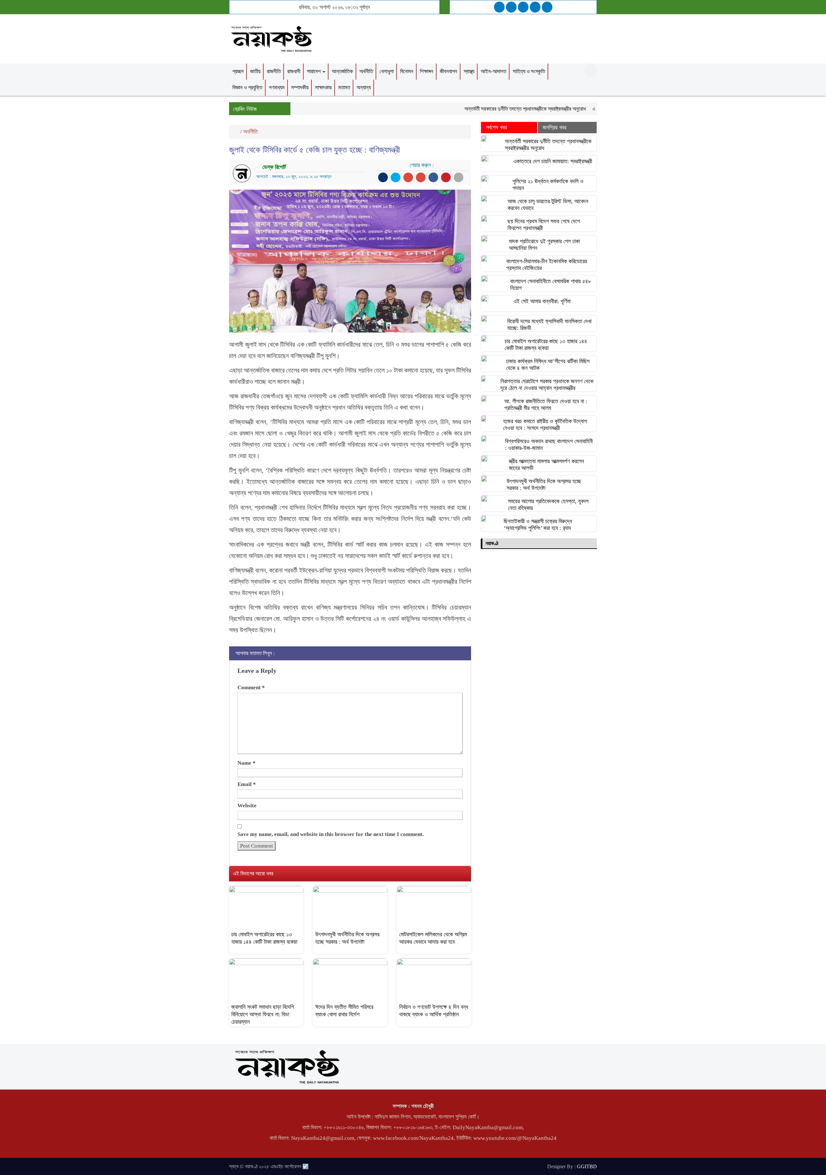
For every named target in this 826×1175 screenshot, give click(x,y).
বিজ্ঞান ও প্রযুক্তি (247, 88)
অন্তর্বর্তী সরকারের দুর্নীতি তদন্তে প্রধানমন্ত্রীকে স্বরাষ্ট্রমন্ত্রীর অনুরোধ (505, 109)
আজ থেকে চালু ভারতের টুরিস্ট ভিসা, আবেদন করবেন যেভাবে (548, 204)
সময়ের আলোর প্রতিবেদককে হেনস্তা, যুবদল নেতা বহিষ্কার (548, 504)
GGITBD (587, 1166)
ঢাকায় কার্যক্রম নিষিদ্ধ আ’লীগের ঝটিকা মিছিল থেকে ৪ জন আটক (547, 364)
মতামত (344, 88)
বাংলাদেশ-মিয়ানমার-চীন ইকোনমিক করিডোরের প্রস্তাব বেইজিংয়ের (546, 264)
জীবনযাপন (448, 71)
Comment (251, 687)
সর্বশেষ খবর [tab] (496, 127)
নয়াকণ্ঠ (492, 543)
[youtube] (547, 7)
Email (246, 784)
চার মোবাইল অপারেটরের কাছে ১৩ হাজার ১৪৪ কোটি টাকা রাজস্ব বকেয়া (546, 344)
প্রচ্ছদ (238, 71)
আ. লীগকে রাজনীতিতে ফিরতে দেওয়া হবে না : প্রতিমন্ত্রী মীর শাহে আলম (545, 404)
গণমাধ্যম (277, 88)
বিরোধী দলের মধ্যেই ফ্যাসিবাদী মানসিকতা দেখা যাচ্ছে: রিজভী (549, 324)
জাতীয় (255, 71)
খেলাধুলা (386, 71)
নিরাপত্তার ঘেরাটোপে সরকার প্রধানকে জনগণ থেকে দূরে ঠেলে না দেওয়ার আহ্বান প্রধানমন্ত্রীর (546, 384)
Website (247, 805)
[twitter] (511, 7)
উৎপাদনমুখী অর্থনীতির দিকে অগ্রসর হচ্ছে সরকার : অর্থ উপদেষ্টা (544, 484)
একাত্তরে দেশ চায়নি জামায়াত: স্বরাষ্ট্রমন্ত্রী (552, 161)
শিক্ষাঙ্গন (426, 71)
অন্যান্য (364, 88)
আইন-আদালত (493, 71)
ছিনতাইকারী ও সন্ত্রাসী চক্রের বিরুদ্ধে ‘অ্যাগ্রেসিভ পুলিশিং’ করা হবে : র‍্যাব (538, 524)
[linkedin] (535, 7)
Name (246, 763)
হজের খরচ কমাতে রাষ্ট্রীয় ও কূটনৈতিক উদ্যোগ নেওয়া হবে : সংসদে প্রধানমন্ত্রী (545, 424)
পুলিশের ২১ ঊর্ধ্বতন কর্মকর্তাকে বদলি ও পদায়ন (547, 184)
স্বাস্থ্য (469, 71)
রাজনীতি (274, 71)
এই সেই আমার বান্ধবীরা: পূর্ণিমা (541, 301)
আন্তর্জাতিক (342, 71)
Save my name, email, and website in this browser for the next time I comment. (330, 834)
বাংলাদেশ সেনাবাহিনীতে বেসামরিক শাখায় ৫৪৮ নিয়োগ (550, 284)
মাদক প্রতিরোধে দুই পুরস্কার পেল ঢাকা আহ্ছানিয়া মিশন (544, 244)
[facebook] (499, 7)
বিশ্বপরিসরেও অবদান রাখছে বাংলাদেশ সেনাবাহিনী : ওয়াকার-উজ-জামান (549, 444)
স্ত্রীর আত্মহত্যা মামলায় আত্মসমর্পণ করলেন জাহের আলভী (546, 464)
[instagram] (523, 7)
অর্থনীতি (366, 71)
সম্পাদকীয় (299, 88)
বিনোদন (406, 71)
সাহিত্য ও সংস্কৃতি (529, 71)
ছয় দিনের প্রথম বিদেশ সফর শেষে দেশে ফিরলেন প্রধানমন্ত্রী (544, 224)
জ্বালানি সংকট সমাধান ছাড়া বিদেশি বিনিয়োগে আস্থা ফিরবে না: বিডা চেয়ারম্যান (262, 1014)
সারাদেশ (314, 71)
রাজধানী (293, 71)
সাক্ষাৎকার (323, 88)
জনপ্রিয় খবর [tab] (554, 127)
